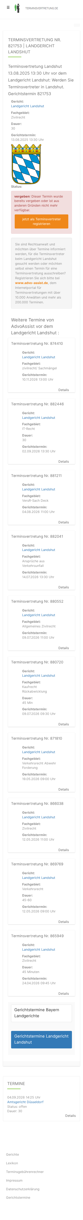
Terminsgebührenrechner (25, 1172)
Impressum (14, 1180)
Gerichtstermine (18, 1197)
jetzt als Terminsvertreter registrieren (41, 221)
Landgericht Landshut (27, 106)
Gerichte (12, 1154)
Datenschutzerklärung (22, 1189)
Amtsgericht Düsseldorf (25, 1102)
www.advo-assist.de (31, 283)
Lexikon (12, 1163)
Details (63, 389)
